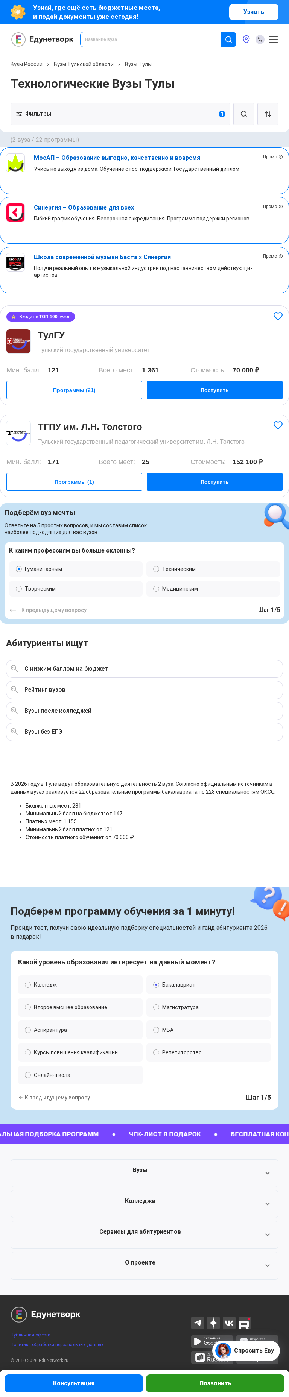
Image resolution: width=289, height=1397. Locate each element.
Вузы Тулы (138, 64)
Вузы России (27, 64)
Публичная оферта (30, 1335)
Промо (270, 156)
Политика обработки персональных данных (57, 1344)
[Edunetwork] (42, 39)
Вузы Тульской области (84, 64)
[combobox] (156, 39)
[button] (144, 1173)
